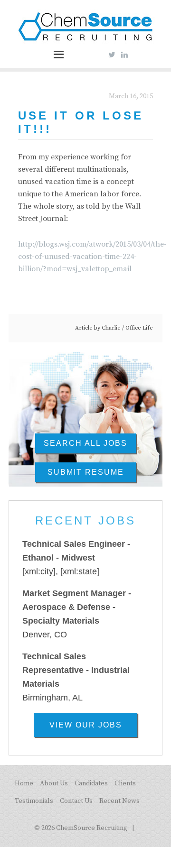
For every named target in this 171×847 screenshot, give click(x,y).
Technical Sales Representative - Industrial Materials (76, 670)
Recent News (119, 801)
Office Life (139, 327)
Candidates (91, 783)
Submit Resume (86, 472)
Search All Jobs (85, 443)
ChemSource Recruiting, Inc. (85, 27)
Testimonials (34, 801)
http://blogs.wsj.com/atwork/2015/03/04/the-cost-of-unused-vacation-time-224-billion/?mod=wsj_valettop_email (92, 256)
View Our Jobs (85, 725)
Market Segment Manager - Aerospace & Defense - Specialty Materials (76, 607)
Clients (125, 783)
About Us (54, 783)
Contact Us (76, 801)
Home (24, 783)
